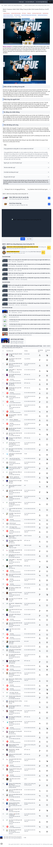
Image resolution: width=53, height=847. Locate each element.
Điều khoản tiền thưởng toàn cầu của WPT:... (15, 717)
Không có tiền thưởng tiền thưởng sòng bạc (14, 786)
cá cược (10, 601)
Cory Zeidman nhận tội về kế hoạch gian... (15, 359)
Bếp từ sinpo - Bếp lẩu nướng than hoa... (15, 679)
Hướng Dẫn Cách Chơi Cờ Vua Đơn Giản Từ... (15, 555)
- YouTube (11, 379)
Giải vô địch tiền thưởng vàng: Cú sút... (15, 566)
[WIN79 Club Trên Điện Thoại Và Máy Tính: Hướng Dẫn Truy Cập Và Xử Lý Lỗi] (5, 274)
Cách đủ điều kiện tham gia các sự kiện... (15, 375)
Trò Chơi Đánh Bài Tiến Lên (14, 317)
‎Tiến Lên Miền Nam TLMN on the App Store (15, 503)
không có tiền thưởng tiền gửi (15, 747)
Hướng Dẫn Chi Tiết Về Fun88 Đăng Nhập (15, 454)
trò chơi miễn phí (30, 2)
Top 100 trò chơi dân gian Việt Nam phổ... (15, 820)
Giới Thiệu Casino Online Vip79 (14, 779)
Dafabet (10, 417)
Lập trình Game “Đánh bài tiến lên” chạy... (15, 433)
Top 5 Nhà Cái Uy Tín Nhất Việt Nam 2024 (15, 599)
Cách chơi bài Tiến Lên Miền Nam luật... (15, 575)
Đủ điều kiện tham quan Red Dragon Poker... (15, 388)
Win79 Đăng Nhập (11, 266)
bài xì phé (11, 643)
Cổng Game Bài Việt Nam (27, 335)
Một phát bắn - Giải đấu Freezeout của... (14, 750)
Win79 (9, 261)
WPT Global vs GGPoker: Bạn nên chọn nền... (15, 588)
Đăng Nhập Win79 (19, 266)
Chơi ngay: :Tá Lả (13, 527)
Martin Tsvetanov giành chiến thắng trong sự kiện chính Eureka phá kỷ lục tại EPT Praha (37, 5)
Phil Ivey (11, 483)
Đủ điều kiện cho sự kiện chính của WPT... (14, 661)
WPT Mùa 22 (11, 708)
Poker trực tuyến (12, 547)
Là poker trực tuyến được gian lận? (14, 546)
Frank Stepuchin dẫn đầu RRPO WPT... (14, 642)
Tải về (50, 1)
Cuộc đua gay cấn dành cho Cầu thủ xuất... (15, 706)
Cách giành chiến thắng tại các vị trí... (15, 615)
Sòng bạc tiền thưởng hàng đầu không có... (15, 784)
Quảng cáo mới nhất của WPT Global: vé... (15, 755)
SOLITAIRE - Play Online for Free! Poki (15, 514)
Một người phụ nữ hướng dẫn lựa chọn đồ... (15, 732)
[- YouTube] (5, 320)
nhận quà (21, 2)
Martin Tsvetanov (7, 46)
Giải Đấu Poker (14, 312)
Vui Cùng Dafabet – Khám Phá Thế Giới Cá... (15, 415)
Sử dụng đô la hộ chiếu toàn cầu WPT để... (15, 383)
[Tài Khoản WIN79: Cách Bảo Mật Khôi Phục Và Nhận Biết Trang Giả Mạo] (5, 278)
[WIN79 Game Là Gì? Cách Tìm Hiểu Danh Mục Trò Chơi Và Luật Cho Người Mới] (5, 269)
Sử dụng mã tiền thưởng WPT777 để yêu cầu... (14, 803)
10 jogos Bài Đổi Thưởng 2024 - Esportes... (15, 769)
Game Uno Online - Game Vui (15, 467)
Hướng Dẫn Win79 (20, 261)
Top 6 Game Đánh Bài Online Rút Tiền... (15, 759)
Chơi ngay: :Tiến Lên (13, 692)
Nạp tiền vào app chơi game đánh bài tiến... (15, 429)
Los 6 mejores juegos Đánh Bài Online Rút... (15, 550)
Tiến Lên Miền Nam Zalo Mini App (15, 405)
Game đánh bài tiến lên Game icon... (15, 610)
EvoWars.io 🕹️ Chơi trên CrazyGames (14, 814)
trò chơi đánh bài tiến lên (14, 372)
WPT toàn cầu (12, 377)
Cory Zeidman (12, 361)
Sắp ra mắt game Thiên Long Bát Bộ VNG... (15, 673)
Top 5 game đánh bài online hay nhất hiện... (15, 655)
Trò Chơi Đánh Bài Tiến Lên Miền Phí (15, 326)
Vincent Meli (11, 356)
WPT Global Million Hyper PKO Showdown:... (15, 541)
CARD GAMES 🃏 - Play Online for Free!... (15, 370)
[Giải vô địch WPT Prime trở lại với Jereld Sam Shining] (5, 311)
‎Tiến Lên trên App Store (14, 458)
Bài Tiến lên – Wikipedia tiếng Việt (15, 604)
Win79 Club (14, 261)
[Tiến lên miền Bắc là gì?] (5, 316)
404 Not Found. (12, 396)
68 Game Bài (11, 335)
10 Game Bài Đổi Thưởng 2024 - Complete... (15, 711)
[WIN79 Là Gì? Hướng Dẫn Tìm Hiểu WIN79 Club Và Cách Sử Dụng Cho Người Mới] (5, 260)
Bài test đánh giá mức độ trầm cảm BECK (15, 722)
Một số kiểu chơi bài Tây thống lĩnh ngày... (15, 449)
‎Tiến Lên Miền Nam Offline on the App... (15, 472)
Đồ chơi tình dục (12, 733)
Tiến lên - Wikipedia (13, 419)
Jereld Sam (20, 312)
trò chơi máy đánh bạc (41, 2)
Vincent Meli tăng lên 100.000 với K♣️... (15, 354)
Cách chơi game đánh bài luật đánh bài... (15, 364)
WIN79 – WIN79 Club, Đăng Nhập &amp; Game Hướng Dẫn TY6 (13, 5)
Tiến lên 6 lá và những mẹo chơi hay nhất (15, 697)
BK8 (10, 631)
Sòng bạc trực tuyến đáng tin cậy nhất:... (15, 438)
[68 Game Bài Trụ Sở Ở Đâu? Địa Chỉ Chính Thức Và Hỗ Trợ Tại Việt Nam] (5, 334)
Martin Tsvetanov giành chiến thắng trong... (15, 536)
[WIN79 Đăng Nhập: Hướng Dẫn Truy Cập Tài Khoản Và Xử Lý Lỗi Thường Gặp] (5, 265)
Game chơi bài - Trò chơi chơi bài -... (15, 737)
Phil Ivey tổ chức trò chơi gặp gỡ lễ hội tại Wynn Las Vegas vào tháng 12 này (15, 189)
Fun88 (10, 456)
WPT (10, 312)
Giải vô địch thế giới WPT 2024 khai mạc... (15, 809)
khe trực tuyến (12, 616)
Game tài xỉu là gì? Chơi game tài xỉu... (15, 593)
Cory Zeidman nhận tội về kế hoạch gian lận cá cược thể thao (38, 189)
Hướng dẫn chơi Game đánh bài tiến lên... (15, 650)
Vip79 (10, 781)
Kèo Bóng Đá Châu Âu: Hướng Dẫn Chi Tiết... (15, 701)
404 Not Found (12, 462)
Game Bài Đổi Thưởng (18, 335)
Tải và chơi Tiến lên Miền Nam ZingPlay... (15, 497)
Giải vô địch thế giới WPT (14, 811)
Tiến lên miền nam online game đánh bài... (14, 443)
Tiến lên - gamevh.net (14, 477)
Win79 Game (10, 270)
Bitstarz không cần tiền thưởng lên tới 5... (14, 745)
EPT (9, 487)
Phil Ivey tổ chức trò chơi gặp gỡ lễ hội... (15, 481)
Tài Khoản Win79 (11, 279)
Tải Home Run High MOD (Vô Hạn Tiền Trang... (15, 830)
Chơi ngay (49, 247)
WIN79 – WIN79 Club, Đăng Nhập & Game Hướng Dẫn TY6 (29, 844)
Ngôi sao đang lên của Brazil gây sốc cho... (15, 486)
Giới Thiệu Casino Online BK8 (14, 629)
